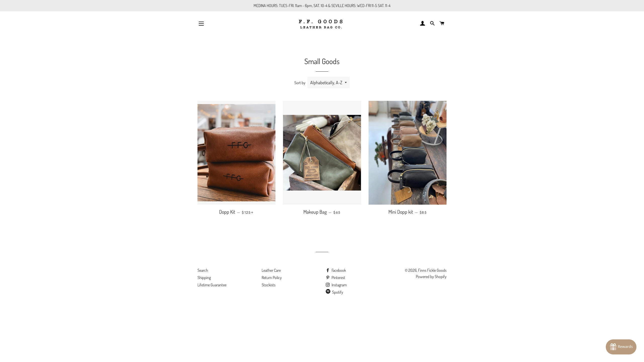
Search (202, 270)
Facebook (338, 270)
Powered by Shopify (431, 276)
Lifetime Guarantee (211, 284)
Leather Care (271, 270)
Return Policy (272, 277)
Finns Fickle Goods (432, 270)
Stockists (268, 284)
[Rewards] (621, 346)
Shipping (204, 277)
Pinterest (338, 277)
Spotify (337, 292)
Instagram (339, 284)
